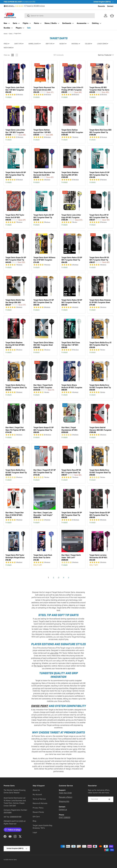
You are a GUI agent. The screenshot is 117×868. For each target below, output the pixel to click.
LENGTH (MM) (101, 44)
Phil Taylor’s (38, 666)
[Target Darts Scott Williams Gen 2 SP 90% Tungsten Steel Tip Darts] (44, 243)
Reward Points (38, 812)
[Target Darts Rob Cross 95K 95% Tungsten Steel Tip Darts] (100, 116)
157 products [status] (58, 55)
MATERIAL (75, 44)
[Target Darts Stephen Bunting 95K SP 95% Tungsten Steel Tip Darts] (72, 158)
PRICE (6, 44)
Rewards (101, 6)
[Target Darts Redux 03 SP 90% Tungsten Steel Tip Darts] (72, 243)
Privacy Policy (38, 808)
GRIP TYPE (49, 44)
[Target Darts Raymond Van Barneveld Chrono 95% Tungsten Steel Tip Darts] (44, 73)
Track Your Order (65, 793)
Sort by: (104, 55)
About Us (36, 790)
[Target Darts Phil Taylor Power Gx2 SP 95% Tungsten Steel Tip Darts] (16, 201)
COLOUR (87, 44)
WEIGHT (62, 44)
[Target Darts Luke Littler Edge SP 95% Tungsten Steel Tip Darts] (72, 201)
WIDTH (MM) (8, 48)
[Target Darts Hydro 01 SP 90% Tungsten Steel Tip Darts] (100, 158)
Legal (35, 832)
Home (5, 33)
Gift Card (36, 817)
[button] (111, 15)
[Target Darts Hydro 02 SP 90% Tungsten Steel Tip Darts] (44, 201)
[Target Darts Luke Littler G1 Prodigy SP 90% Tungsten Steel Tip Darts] (72, 73)
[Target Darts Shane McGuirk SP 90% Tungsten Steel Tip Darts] (72, 371)
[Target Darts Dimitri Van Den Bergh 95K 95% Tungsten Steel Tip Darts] (16, 286)
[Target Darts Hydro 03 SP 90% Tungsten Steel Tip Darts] (16, 158)
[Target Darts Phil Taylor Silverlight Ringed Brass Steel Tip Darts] (16, 541)
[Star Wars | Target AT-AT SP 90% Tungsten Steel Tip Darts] (44, 456)
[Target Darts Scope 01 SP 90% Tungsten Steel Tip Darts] (44, 413)
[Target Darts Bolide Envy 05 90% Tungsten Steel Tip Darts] (16, 371)
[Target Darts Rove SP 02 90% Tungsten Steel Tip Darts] (72, 456)
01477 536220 (64, 817)
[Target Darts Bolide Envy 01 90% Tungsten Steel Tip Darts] (100, 328)
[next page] (68, 577)
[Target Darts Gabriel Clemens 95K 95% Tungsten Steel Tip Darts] (100, 413)
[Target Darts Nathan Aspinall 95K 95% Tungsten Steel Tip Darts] (72, 116)
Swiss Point (39, 706)
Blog (34, 821)
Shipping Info (64, 801)
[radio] (12, 55)
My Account (37, 794)
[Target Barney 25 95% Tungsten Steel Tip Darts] (100, 73)
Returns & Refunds (40, 803)
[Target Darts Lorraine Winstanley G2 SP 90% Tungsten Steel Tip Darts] (100, 541)
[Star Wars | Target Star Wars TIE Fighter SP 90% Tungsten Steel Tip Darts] (16, 413)
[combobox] (60, 15)
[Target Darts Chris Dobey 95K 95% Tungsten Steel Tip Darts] (44, 328)
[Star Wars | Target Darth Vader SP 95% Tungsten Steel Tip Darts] (44, 371)
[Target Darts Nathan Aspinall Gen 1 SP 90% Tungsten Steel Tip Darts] (44, 116)
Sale (29, 28)
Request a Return (65, 797)
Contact (110, 6)
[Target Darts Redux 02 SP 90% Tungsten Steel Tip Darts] (72, 286)
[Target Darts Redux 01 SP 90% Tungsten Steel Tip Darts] (44, 286)
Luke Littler (54, 653)
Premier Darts (13, 859)
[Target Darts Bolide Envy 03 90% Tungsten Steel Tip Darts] (100, 456)
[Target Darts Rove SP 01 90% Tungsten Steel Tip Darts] (100, 201)
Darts (10, 33)
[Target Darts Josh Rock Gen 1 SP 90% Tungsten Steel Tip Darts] (16, 73)
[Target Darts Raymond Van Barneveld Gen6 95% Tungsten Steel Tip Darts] (44, 158)
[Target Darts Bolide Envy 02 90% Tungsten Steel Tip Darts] (16, 456)
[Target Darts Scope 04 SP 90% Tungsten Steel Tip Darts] (16, 243)
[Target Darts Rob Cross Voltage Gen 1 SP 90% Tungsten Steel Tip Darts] (72, 328)
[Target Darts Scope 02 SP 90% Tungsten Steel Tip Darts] (72, 498)
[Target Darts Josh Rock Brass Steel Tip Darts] (44, 541)
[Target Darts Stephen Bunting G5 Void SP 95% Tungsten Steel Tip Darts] (16, 328)
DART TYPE (18, 44)
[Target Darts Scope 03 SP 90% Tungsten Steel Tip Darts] (100, 498)
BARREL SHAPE (34, 44)
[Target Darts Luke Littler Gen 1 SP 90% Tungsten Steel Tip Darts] (16, 116)
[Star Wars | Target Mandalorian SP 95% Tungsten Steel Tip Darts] (72, 413)
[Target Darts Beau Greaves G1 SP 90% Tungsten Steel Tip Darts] (100, 286)
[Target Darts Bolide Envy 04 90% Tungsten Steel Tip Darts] (100, 371)
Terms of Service (39, 799)
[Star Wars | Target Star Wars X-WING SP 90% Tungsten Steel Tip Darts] (16, 498)
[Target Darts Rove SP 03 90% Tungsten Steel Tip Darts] (100, 243)
